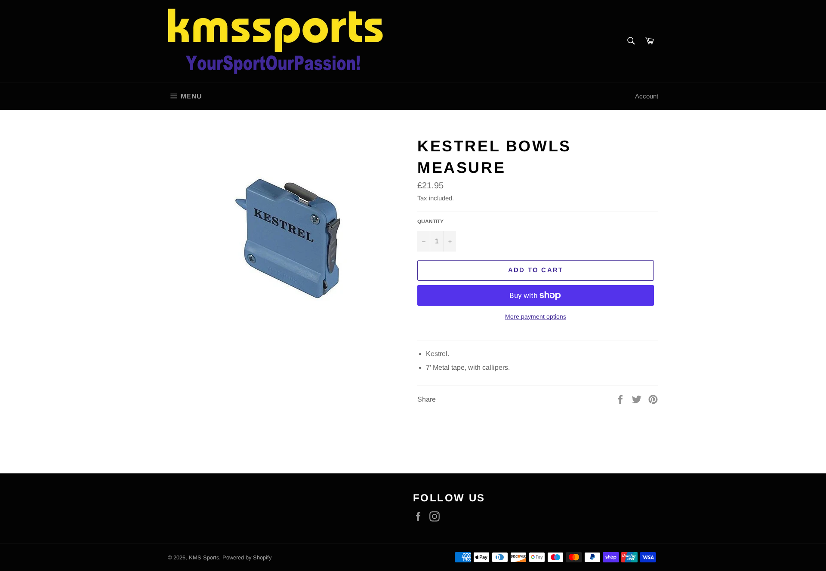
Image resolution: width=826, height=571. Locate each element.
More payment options (535, 316)
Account (646, 96)
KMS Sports (204, 557)
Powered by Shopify (246, 557)
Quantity (430, 221)
